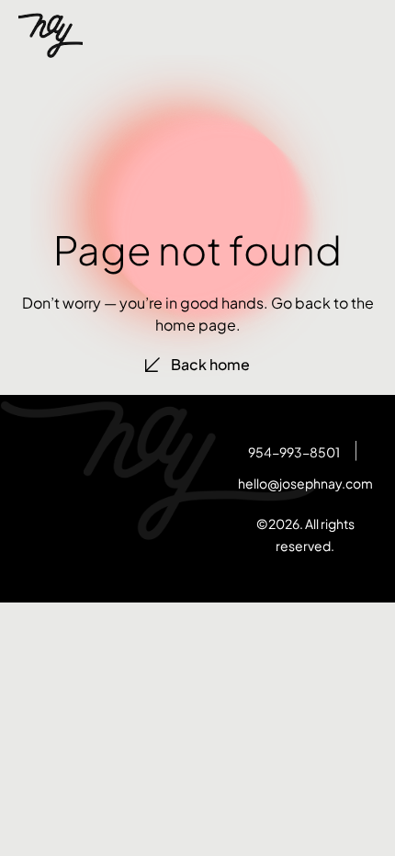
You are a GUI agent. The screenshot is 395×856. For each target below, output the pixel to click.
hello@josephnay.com (305, 483)
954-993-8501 (294, 452)
